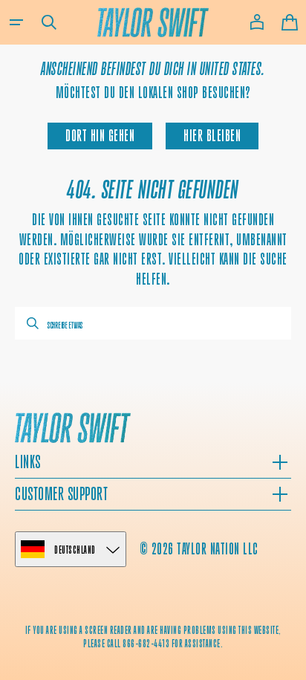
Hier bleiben (212, 135)
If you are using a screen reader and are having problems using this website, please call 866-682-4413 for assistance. (153, 636)
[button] (16, 22)
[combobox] (153, 323)
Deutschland (75, 549)
